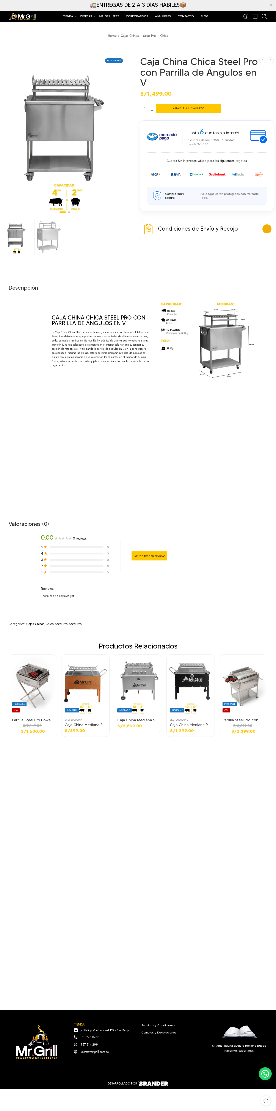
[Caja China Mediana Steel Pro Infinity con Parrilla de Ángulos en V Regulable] (138, 685)
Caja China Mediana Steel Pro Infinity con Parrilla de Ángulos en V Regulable (138, 720)
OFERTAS (86, 16)
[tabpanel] (64, 137)
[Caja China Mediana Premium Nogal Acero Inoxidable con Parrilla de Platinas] (85, 685)
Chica (164, 36)
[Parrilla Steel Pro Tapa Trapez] (262, 60)
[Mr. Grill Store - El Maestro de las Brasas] (22, 16)
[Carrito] (255, 16)
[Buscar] (264, 16)
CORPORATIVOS (137, 16)
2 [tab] (69, 215)
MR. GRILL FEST (109, 16)
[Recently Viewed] (266, 1101)
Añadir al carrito (189, 108)
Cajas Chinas (130, 36)
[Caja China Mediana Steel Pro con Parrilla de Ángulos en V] (271, 60)
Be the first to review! (149, 556)
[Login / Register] (246, 16)
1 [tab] (63, 215)
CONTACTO (186, 16)
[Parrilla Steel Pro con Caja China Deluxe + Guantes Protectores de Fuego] (243, 685)
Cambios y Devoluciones (158, 1032)
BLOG (205, 16)
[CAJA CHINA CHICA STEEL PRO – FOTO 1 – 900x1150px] (64, 136)
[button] (265, 1073)
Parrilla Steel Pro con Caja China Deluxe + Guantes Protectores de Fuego (243, 720)
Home (112, 36)
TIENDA (68, 16)
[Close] (271, 5)
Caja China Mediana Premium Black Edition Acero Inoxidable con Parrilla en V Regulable (190, 725)
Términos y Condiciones (158, 1025)
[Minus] (152, 110)
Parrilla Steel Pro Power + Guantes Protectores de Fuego (32, 720)
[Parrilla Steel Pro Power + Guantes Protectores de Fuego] (33, 685)
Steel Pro (149, 36)
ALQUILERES (163, 16)
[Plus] (152, 106)
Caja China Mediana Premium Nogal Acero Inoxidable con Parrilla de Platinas (85, 725)
